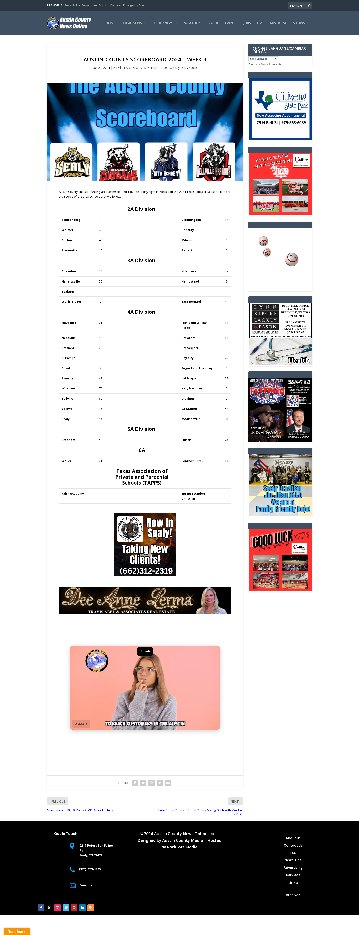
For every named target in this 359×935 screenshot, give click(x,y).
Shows (299, 23)
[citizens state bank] (280, 139)
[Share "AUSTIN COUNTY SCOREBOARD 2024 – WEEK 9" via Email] (168, 783)
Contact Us (293, 845)
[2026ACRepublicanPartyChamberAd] (280, 440)
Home (110, 23)
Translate (275, 64)
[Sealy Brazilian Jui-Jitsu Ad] (280, 515)
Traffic (212, 23)
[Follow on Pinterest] (74, 907)
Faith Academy (161, 68)
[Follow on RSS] (90, 907)
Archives (293, 894)
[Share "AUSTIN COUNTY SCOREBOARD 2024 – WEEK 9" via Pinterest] (151, 783)
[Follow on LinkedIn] (82, 907)
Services (293, 875)
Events (231, 23)
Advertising (293, 867)
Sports (193, 68)
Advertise (278, 23)
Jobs (247, 23)
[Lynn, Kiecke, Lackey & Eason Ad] (280, 364)
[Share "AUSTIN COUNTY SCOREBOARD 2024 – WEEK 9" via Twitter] (143, 783)
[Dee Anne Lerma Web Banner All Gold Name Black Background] (145, 613)
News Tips (293, 860)
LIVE (260, 23)
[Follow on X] (49, 907)
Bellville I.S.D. (122, 68)
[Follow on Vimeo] (66, 907)
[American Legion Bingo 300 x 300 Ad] (280, 289)
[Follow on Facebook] (41, 907)
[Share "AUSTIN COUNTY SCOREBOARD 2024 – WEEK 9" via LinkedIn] (160, 783)
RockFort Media (182, 847)
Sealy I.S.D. (180, 68)
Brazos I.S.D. (140, 68)
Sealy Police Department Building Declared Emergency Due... (105, 5)
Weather (192, 23)
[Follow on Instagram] (57, 907)
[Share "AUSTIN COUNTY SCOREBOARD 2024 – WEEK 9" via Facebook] (135, 783)
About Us (293, 838)
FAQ (293, 853)
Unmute (81, 724)
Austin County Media (182, 840)
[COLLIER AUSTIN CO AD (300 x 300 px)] (280, 214)
